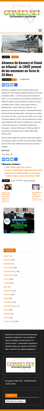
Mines (5, 287)
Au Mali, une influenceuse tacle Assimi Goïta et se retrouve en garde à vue (6, 197)
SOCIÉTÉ (6, 318)
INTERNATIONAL (9, 272)
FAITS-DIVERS (8, 268)
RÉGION (6, 310)
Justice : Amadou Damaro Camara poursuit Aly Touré (24, 170)
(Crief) (13, 181)
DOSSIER (7, 260)
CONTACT (7, 256)
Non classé (7, 295)
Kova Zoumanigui (29, 181)
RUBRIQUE (7, 314)
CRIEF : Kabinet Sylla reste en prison (18, 167)
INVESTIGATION (9, 275)
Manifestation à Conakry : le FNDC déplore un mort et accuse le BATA (37, 196)
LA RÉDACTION (24, 79)
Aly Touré (19, 180)
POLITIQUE (7, 302)
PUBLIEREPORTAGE (10, 306)
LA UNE (6, 283)
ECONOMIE (7, 264)
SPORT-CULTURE (9, 321)
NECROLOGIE (8, 291)
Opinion (6, 298)
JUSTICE (15, 57)
